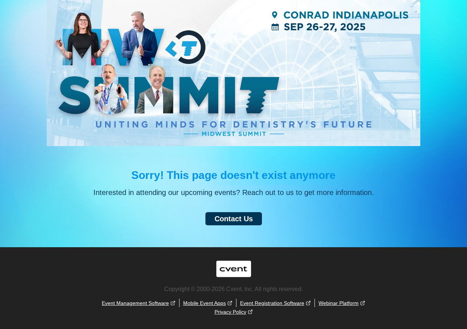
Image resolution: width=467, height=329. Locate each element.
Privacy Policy (230, 312)
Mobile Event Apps (204, 303)
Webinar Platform (339, 303)
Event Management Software (135, 303)
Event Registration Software (272, 303)
